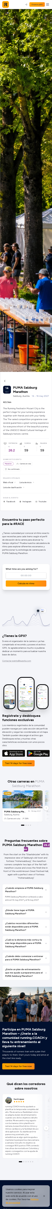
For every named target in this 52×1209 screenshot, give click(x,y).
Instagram (26, 501)
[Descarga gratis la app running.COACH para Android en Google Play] (38, 753)
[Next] (46, 808)
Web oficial (8, 482)
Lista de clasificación (12, 487)
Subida (27, 443)
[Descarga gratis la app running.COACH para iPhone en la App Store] (13, 753)
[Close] (44, 1196)
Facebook (10, 501)
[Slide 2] (26, 825)
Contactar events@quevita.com (16, 661)
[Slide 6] (32, 1161)
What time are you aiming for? (22, 569)
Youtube (42, 501)
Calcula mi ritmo (26, 583)
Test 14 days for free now (18, 763)
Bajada (43, 443)
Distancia (13, 443)
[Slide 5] (30, 1161)
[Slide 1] (22, 825)
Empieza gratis (37, 4)
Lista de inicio (25, 482)
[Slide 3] (28, 825)
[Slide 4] (30, 825)
